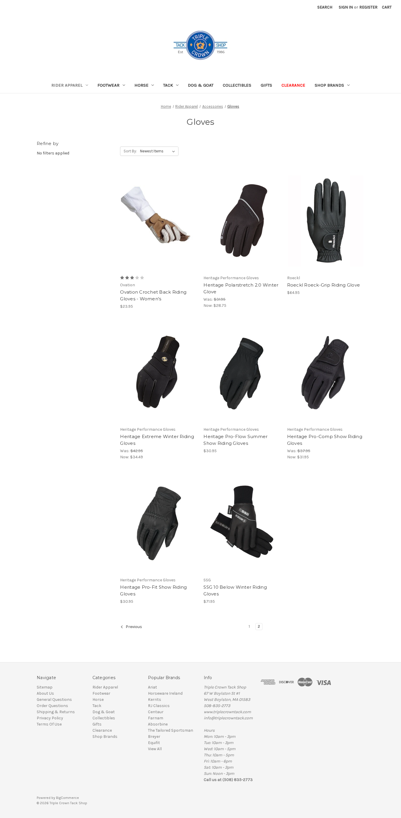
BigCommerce (67, 798)
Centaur (156, 711)
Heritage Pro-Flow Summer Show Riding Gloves (235, 440)
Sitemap (45, 687)
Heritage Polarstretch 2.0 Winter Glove (240, 288)
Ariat (152, 687)
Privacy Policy (50, 718)
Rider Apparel (66, 85)
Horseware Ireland (165, 693)
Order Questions (52, 705)
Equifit (154, 742)
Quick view (153, 210)
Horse (141, 85)
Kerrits (154, 699)
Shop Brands (329, 85)
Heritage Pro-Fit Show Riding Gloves (153, 590)
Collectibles (237, 85)
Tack (168, 85)
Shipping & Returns (56, 711)
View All (155, 748)
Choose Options (158, 231)
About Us (45, 693)
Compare (156, 221)
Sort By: (130, 151)
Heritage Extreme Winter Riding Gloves (157, 440)
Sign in (346, 7)
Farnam (155, 718)
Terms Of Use (49, 724)
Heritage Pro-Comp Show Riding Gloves (324, 440)
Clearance (293, 85)
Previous (133, 626)
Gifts (266, 85)
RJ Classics (159, 705)
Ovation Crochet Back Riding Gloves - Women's (153, 295)
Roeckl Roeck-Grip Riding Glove (323, 285)
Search (324, 7)
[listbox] (158, 151)
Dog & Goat (200, 85)
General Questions (54, 699)
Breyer (154, 736)
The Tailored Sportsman (170, 730)
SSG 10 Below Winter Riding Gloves (235, 590)
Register (368, 7)
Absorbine (158, 724)
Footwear (108, 85)
